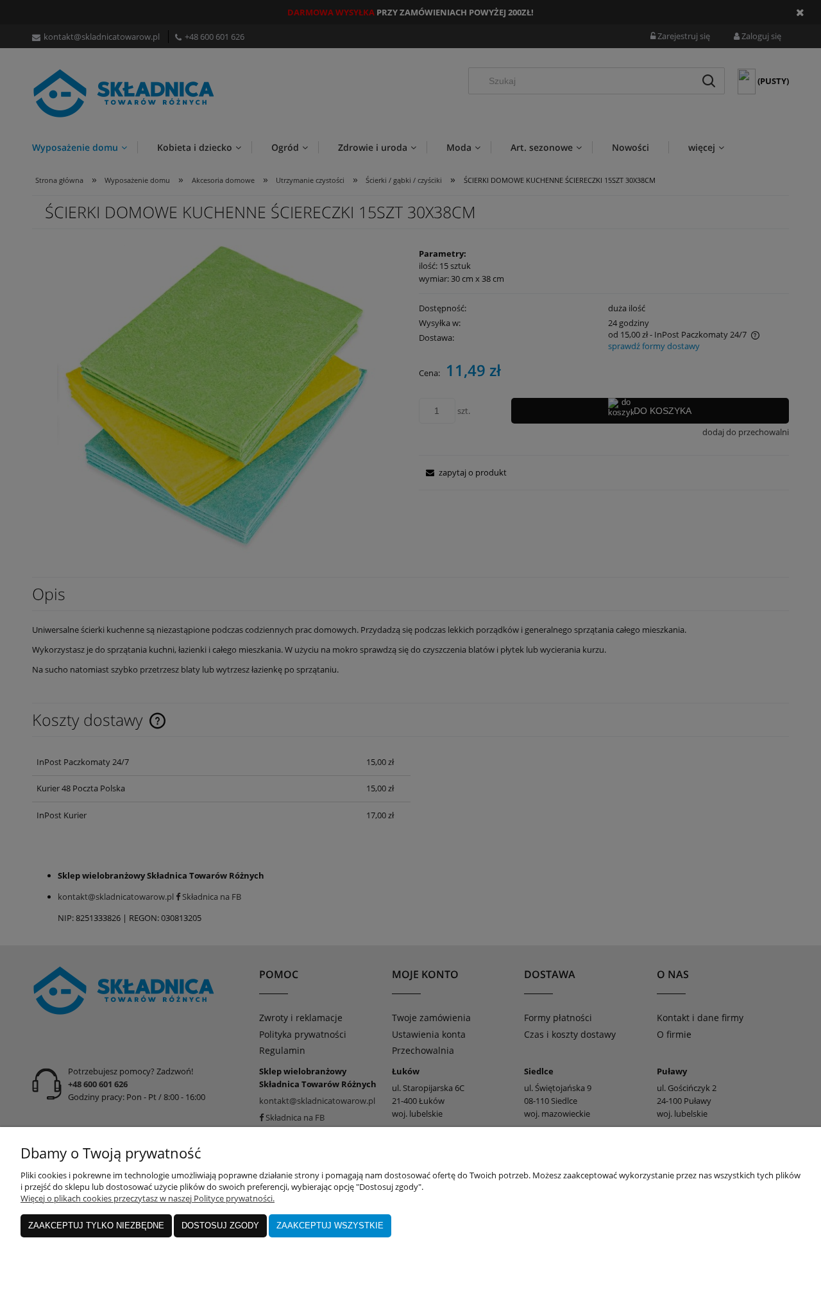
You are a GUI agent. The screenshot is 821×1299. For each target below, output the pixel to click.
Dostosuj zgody (220, 1225)
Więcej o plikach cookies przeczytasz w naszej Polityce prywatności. (148, 1198)
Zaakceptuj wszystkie (330, 1225)
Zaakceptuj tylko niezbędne (96, 1225)
